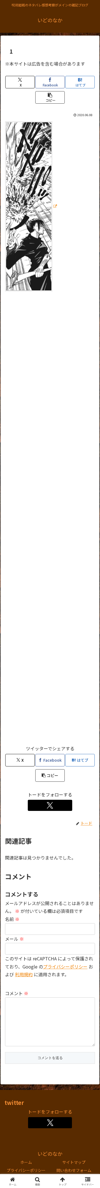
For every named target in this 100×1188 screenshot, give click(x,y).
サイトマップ (74, 1162)
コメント (16, 993)
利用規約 (24, 974)
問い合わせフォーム (73, 1170)
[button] (49, 97)
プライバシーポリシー (65, 966)
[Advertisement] (50, 520)
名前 (12, 919)
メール (14, 938)
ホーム (26, 1162)
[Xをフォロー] (50, 805)
